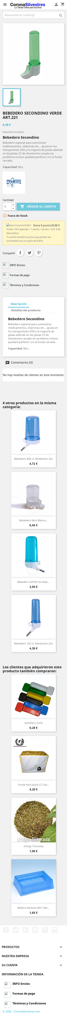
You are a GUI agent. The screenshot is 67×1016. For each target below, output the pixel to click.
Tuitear (29, 252)
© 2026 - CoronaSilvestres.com (21, 1011)
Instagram (55, 930)
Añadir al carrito (38, 206)
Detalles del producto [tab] (26, 310)
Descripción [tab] (19, 304)
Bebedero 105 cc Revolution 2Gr (33, 643)
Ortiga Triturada (33, 846)
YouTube (35, 930)
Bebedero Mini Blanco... (33, 520)
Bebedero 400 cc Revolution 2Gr (33, 458)
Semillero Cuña (33, 723)
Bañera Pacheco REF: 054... (33, 907)
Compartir (20, 252)
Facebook (6, 930)
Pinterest (38, 252)
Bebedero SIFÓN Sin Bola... (33, 582)
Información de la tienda (22, 974)
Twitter (16, 930)
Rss (25, 930)
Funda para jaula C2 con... (33, 784)
